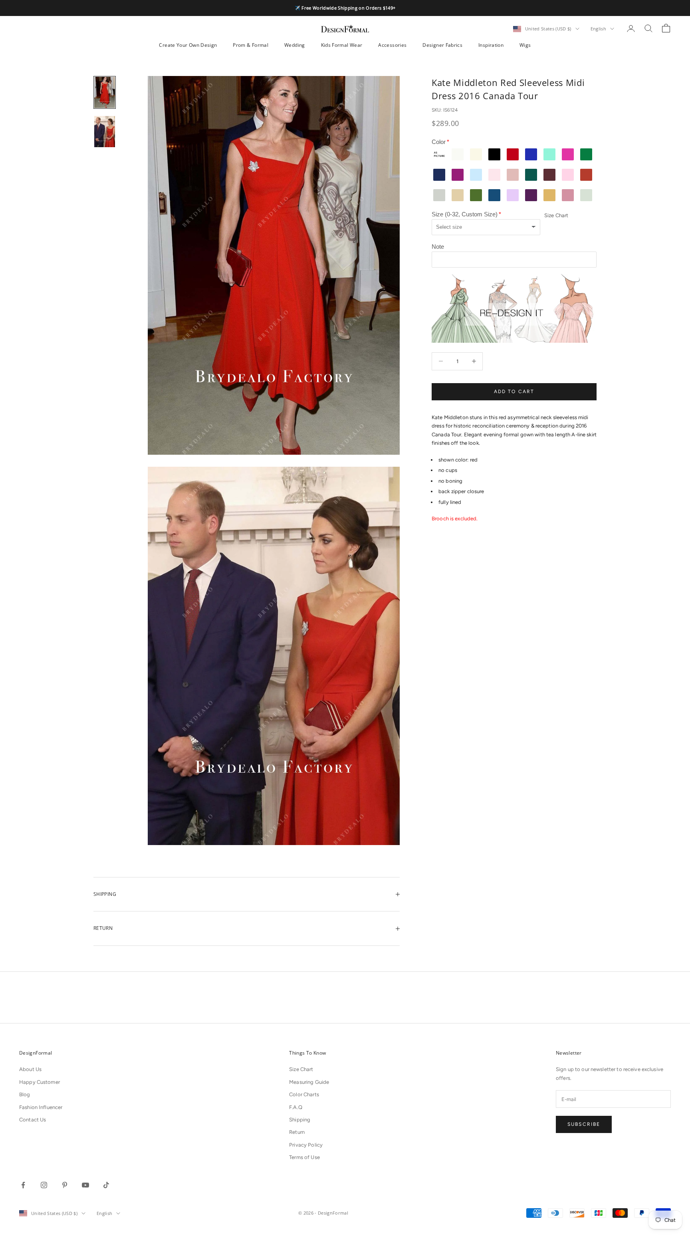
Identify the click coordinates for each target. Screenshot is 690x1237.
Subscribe (583, 1124)
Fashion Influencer (40, 1107)
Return (297, 1132)
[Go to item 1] (104, 92)
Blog (24, 1094)
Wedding (294, 45)
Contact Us (32, 1120)
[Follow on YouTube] (85, 1185)
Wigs (525, 45)
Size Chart (556, 215)
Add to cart (514, 391)
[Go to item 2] (104, 131)
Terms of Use (304, 1157)
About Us (30, 1069)
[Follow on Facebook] (23, 1185)
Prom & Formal (250, 45)
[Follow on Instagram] (44, 1185)
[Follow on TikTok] (106, 1185)
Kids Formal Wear (342, 45)
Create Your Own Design (188, 45)
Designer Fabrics (442, 45)
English (598, 29)
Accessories (392, 45)
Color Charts (304, 1094)
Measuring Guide (309, 1082)
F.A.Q (295, 1107)
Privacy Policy (306, 1145)
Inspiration (491, 45)
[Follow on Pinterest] (65, 1185)
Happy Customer (39, 1082)
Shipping (299, 1120)
